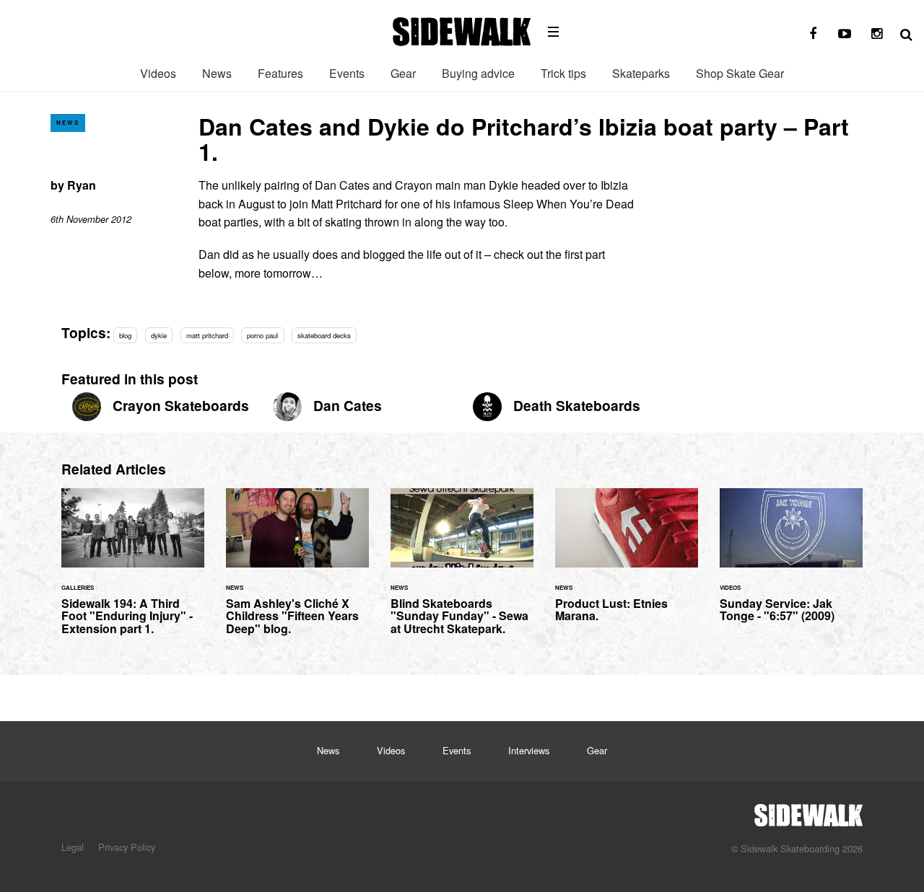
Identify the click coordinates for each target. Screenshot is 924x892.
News (217, 73)
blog (125, 335)
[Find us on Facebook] (813, 34)
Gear (403, 73)
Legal (72, 847)
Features (280, 73)
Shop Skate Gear (740, 73)
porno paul (262, 335)
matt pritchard (207, 335)
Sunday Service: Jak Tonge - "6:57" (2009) (791, 564)
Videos (158, 73)
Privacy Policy (126, 847)
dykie (159, 335)
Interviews (528, 750)
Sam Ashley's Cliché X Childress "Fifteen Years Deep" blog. (297, 570)
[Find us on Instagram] (876, 34)
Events (347, 73)
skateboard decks (324, 335)
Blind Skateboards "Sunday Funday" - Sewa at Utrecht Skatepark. (462, 570)
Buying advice (478, 73)
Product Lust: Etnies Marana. (626, 564)
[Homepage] (808, 811)
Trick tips (563, 73)
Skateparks (641, 73)
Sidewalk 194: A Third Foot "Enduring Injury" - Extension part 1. (132, 570)
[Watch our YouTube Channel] (844, 34)
